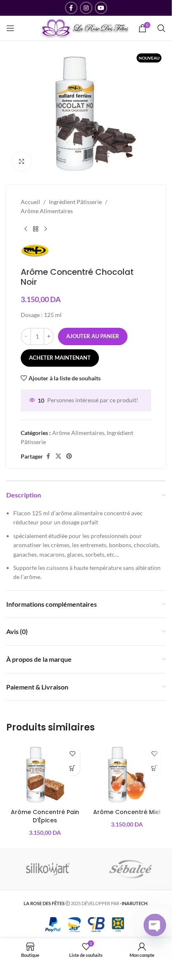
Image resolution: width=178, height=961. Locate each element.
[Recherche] (161, 28)
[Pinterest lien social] (69, 456)
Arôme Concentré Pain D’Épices (45, 816)
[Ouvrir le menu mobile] (10, 28)
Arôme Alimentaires (47, 210)
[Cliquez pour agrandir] (21, 161)
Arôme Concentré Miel (127, 812)
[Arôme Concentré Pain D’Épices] (45, 773)
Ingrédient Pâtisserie (75, 201)
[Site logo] (85, 27)
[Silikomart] (47, 869)
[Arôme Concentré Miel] (127, 773)
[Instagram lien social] (86, 8)
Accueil (30, 201)
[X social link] (58, 456)
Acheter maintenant (60, 357)
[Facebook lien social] (71, 8)
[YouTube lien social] (101, 8)
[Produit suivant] (46, 229)
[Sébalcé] (130, 869)
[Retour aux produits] (36, 229)
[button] (72, 768)
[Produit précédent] (26, 229)
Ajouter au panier (92, 336)
